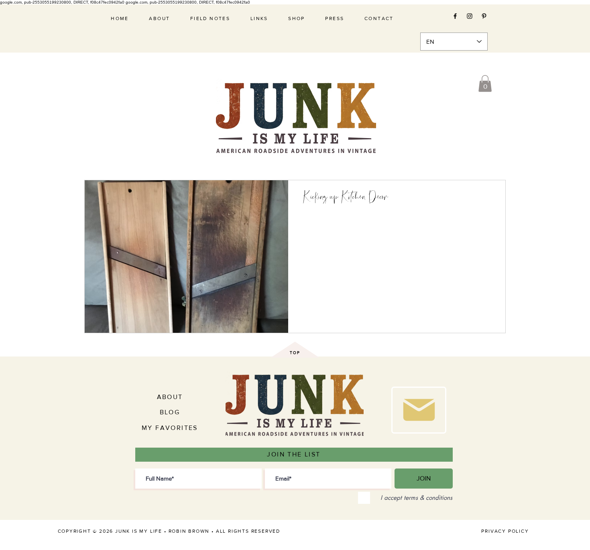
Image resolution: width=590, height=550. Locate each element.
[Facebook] (455, 16)
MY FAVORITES (170, 427)
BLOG (170, 412)
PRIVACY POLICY (505, 531)
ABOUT (170, 396)
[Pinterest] (484, 16)
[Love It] (418, 410)
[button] (485, 83)
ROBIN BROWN (189, 531)
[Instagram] (469, 16)
